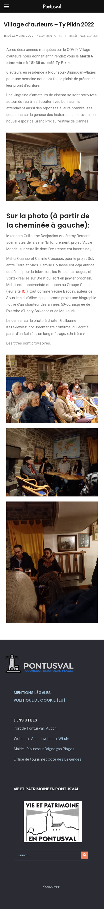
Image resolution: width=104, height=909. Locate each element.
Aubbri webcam (44, 738)
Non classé (89, 36)
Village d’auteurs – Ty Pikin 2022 (49, 24)
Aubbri (51, 728)
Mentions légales (32, 693)
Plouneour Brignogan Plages (50, 749)
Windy (63, 738)
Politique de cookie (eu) (39, 700)
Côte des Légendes (65, 759)
